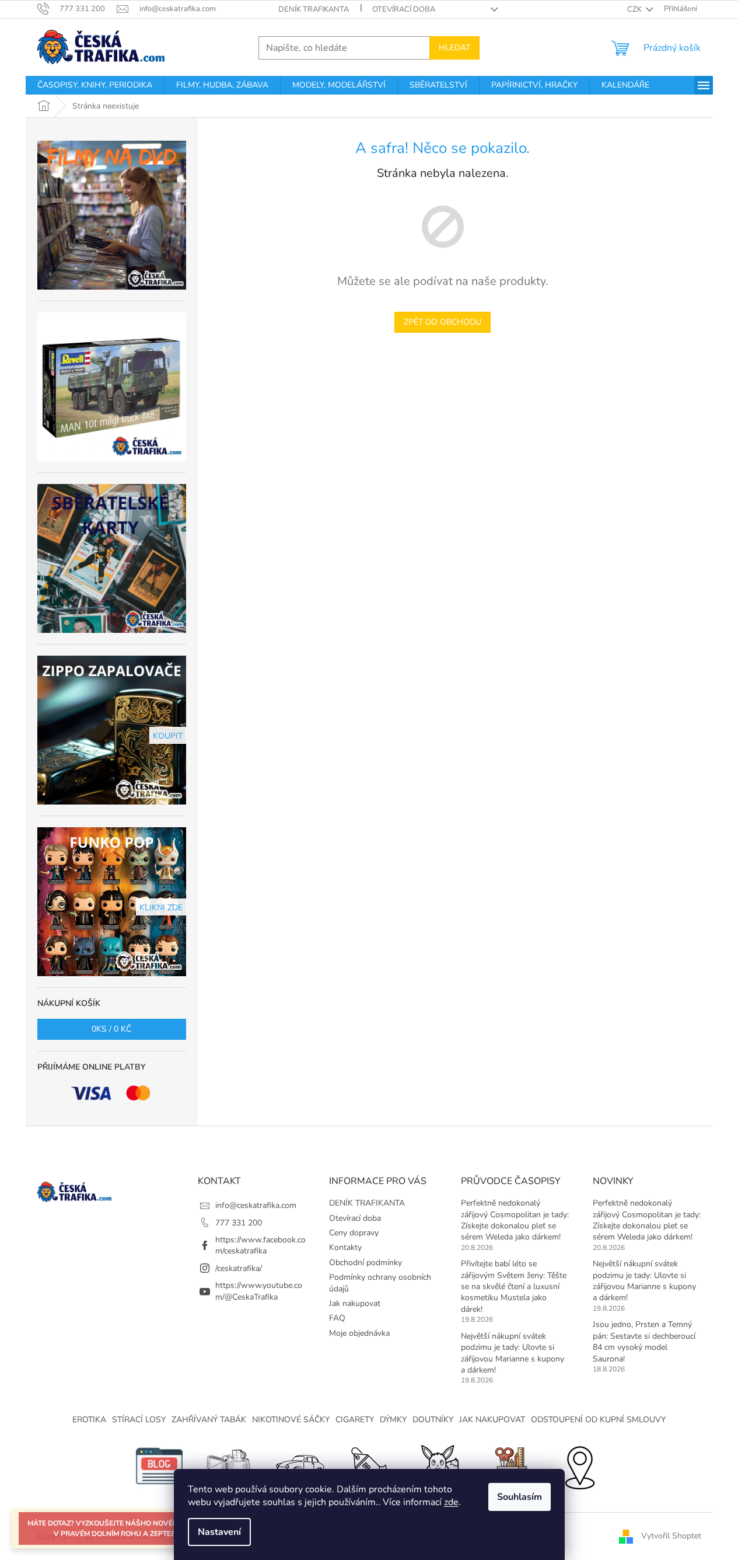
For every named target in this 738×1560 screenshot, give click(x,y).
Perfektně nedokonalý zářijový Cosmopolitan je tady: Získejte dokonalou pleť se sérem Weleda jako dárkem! (515, 1219)
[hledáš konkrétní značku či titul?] (369, 1465)
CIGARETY (354, 1419)
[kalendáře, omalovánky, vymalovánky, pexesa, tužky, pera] (509, 1465)
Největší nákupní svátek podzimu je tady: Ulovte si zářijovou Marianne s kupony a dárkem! (512, 1353)
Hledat (454, 47)
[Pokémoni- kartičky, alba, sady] (439, 1465)
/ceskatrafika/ (238, 1268)
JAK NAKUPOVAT (492, 1419)
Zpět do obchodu (442, 322)
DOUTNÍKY (432, 1419)
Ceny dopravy (354, 1232)
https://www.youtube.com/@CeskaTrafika (258, 1291)
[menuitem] (95, 85)
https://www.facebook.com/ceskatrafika (260, 1245)
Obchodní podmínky (365, 1262)
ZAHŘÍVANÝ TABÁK (209, 1419)
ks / (111, 1029)
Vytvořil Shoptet (671, 1535)
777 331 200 (238, 1222)
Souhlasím (519, 1497)
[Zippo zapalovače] (229, 1465)
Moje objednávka (359, 1333)
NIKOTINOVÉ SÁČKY (291, 1419)
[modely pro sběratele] (299, 1465)
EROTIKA (89, 1419)
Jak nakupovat (354, 1303)
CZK (635, 9)
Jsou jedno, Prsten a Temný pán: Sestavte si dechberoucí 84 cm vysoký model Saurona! (644, 1341)
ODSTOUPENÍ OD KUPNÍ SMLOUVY (598, 1419)
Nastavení (219, 1532)
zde (451, 1502)
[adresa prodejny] (579, 1465)
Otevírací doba (403, 9)
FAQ (337, 1318)
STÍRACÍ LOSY (139, 1419)
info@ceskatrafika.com (255, 1205)
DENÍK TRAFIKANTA (313, 9)
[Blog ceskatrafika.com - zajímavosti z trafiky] (159, 1465)
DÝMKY (393, 1419)
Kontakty (345, 1247)
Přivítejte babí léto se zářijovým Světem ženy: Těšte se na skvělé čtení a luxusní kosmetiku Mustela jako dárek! (513, 1286)
